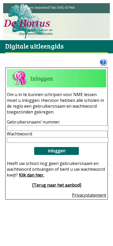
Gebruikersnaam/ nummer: (33, 122)
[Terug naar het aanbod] (56, 185)
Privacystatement (89, 195)
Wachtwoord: (20, 134)
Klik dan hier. (31, 175)
